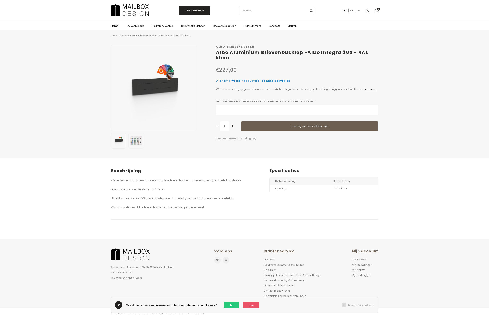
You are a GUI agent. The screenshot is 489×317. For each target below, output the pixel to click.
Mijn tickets (358, 269)
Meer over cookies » (361, 305)
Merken (292, 25)
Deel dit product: (229, 138)
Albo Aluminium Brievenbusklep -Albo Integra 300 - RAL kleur (156, 35)
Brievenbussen (135, 25)
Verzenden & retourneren (279, 285)
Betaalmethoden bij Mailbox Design (285, 280)
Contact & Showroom (277, 290)
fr (358, 10)
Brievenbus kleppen (193, 25)
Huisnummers (252, 25)
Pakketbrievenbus (163, 25)
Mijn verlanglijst (361, 275)
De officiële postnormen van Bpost (285, 295)
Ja (231, 305)
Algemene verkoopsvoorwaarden (284, 264)
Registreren (359, 259)
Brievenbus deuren (224, 25)
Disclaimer (270, 269)
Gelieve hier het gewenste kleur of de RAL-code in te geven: (266, 101)
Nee (251, 305)
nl (345, 10)
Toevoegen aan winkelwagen (309, 126)
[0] (376, 10)
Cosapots (274, 25)
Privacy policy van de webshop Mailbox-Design (292, 275)
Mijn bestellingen (362, 264)
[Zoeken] (311, 10)
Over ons (269, 259)
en (352, 10)
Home (114, 25)
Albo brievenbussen (235, 46)
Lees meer (370, 89)
